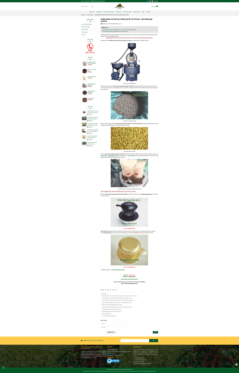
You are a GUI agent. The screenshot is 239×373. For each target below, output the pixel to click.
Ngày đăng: (104, 23)
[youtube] (153, 1)
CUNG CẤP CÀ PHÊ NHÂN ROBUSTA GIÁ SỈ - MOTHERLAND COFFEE (117, 307)
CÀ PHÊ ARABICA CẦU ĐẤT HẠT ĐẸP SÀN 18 (112, 309)
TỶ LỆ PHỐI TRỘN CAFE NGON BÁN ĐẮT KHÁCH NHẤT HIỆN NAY (92, 124)
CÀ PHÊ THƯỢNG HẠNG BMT (91, 84)
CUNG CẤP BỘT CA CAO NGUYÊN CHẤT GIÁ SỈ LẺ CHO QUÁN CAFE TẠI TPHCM (119, 296)
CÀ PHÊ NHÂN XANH (106, 313)
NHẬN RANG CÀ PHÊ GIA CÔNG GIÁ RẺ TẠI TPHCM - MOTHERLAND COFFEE (119, 29)
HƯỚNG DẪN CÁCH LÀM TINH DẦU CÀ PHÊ (111, 311)
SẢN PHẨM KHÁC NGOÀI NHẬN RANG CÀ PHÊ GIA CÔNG (115, 31)
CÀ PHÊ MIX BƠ (91, 98)
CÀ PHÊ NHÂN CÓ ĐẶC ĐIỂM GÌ (109, 316)
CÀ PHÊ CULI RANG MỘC (92, 70)
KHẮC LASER (136, 12)
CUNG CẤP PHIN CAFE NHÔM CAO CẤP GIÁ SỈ (112, 304)
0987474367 (88, 1)
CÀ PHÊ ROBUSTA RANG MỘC (92, 92)
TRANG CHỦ (92, 12)
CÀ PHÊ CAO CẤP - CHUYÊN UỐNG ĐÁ (92, 63)
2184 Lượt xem (118, 23)
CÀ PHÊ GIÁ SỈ (118, 12)
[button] (156, 1)
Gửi (155, 332)
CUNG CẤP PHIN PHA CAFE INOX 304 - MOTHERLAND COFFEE (92, 143)
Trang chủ (83, 14)
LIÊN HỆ (148, 12)
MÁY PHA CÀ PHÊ (127, 12)
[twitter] (150, 1)
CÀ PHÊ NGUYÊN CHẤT (108, 12)
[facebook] (148, 1)
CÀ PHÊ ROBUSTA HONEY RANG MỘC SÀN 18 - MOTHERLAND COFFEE (117, 300)
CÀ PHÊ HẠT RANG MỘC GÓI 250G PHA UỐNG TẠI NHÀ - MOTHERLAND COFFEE (92, 130)
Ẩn (107, 27)
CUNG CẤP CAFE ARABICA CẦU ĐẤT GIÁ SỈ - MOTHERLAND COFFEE (117, 302)
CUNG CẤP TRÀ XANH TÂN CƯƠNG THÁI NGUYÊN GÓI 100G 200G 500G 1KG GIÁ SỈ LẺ (92, 137)
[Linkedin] (111, 290)
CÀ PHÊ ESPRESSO (92, 76)
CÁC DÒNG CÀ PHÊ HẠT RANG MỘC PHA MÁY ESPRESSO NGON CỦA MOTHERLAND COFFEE (92, 118)
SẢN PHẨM (98, 12)
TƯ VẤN (142, 12)
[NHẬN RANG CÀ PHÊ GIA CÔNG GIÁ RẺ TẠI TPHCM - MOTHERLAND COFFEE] (119, 6)
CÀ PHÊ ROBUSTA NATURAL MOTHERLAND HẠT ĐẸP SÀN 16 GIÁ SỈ (117, 298)
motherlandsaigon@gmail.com (99, 1)
